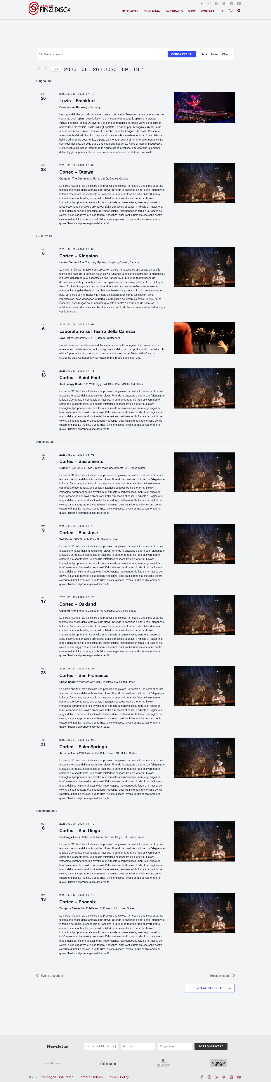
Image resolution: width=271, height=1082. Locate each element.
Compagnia (152, 11)
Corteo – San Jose (78, 532)
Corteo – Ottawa (76, 172)
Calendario (174, 11)
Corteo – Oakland (77, 604)
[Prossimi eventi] (46, 69)
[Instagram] (209, 3)
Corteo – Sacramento (81, 461)
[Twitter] (224, 3)
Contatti (208, 11)
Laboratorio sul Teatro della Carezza (97, 331)
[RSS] (216, 3)
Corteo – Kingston (78, 255)
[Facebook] (202, 3)
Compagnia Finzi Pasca (56, 1077)
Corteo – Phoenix (77, 901)
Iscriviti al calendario (208, 988)
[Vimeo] (231, 3)
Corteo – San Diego (79, 830)
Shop (192, 11)
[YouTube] (238, 3)
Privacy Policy (119, 1077)
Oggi (56, 68)
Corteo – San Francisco (84, 675)
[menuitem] (222, 11)
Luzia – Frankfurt (77, 100)
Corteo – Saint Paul (79, 377)
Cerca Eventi (181, 54)
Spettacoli (129, 11)
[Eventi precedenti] (38, 69)
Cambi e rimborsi (91, 1077)
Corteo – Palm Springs (83, 746)
